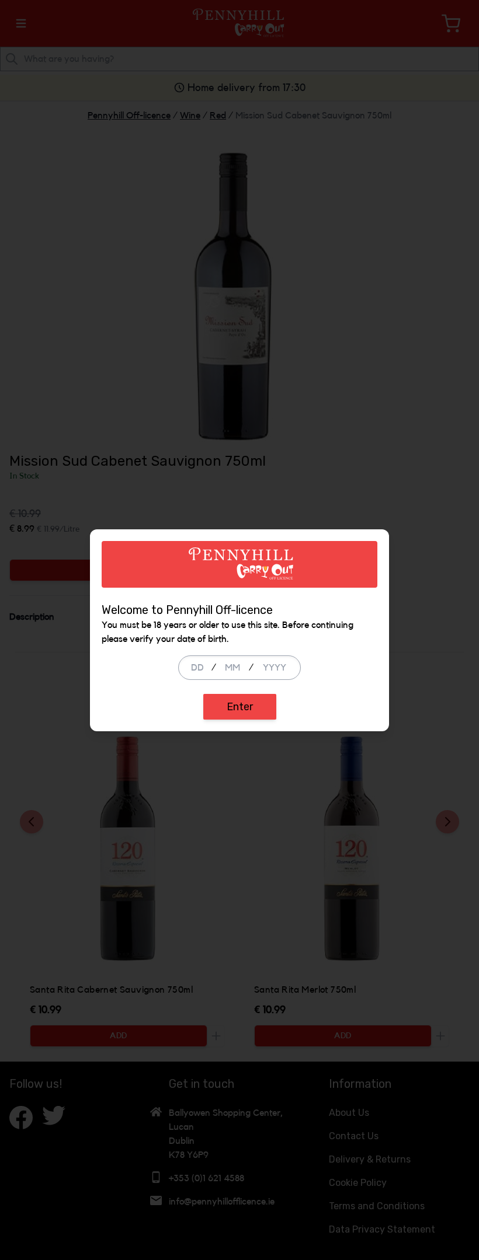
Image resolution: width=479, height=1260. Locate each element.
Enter (240, 706)
